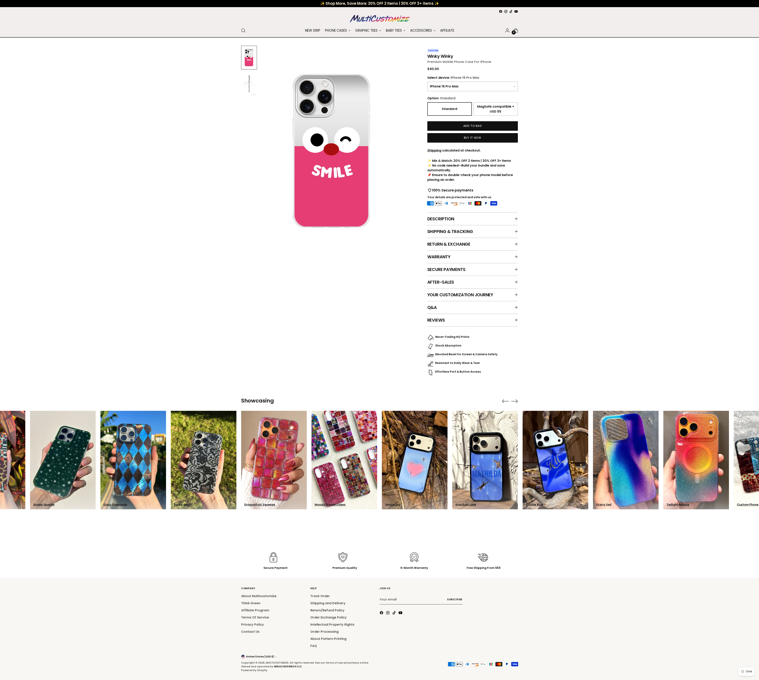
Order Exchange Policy (328, 617)
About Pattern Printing (328, 638)
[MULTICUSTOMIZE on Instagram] (506, 11)
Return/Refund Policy (327, 610)
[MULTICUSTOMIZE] (379, 19)
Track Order (320, 596)
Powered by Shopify (254, 670)
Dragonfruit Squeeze (259, 505)
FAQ (313, 646)
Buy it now (472, 138)
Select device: (453, 77)
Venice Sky (393, 505)
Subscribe (455, 599)
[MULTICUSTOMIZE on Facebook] (500, 11)
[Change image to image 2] (249, 84)
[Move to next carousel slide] (514, 401)
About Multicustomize (259, 596)
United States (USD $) (260, 656)
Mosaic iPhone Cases (330, 505)
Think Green (250, 603)
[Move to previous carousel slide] (505, 401)
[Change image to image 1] (249, 57)
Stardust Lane (465, 505)
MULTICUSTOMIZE (277, 662)
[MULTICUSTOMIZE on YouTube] (516, 11)
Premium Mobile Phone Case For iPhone (459, 62)
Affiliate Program (255, 610)
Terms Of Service (255, 617)
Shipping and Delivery (328, 603)
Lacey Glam (182, 505)
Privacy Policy (252, 624)
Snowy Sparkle (44, 505)
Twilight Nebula (677, 505)
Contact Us (250, 631)
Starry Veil (603, 505)
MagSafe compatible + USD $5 (495, 109)
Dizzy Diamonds (115, 505)
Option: (441, 98)
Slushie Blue (534, 505)
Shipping (434, 150)
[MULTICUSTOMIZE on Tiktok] (511, 11)
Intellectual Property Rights (332, 624)
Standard (449, 109)
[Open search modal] (243, 30)
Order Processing (324, 631)
